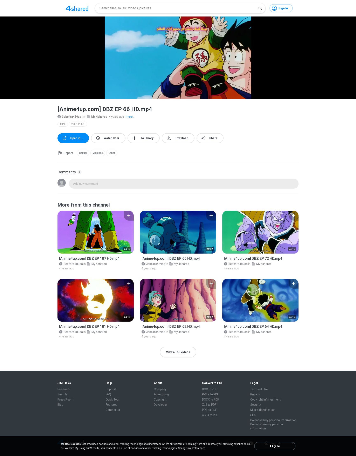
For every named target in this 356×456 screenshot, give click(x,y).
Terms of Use (259, 389)
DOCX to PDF (210, 399)
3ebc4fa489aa (71, 116)
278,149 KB (77, 124)
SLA (253, 415)
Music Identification (262, 409)
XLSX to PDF (210, 415)
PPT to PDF (209, 409)
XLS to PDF (209, 404)
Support (111, 389)
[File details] (95, 232)
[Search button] (260, 8)
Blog (60, 404)
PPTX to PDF (210, 394)
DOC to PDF (209, 389)
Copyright (160, 399)
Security (255, 404)
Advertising (161, 394)
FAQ (108, 394)
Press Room (65, 399)
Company (160, 389)
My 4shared (99, 116)
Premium (63, 389)
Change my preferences (191, 448)
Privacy (255, 394)
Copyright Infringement (265, 399)
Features (111, 404)
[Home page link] (77, 8)
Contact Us (113, 409)
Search (62, 394)
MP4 (62, 124)
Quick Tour (112, 399)
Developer (160, 404)
